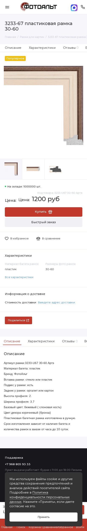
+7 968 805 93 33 (17, 464)
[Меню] (7, 7)
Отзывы (71, 48)
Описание (13, 48)
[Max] (74, 7)
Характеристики (42, 48)
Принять (44, 517)
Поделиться (16, 320)
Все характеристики (19, 277)
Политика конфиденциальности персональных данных (40, 497)
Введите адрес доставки (56, 302)
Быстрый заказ (43, 222)
